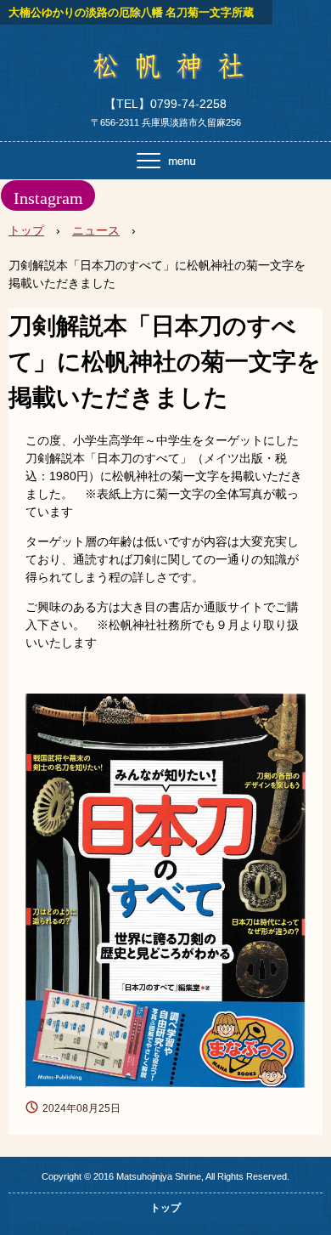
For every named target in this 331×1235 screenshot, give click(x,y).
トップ (26, 230)
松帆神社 (165, 71)
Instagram (48, 198)
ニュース (96, 230)
